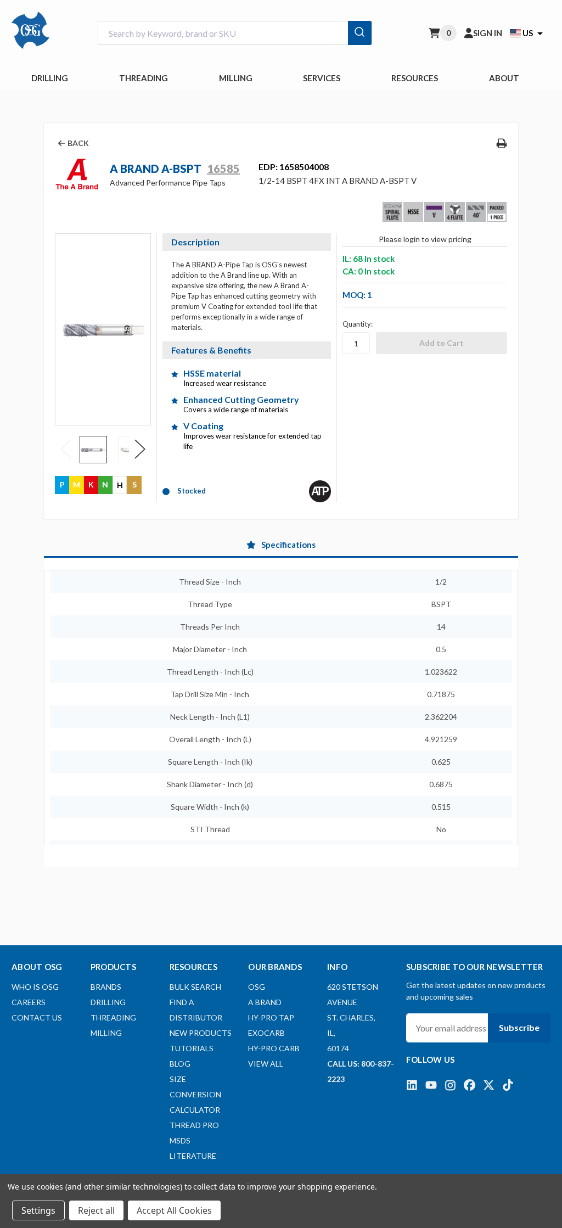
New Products (201, 1033)
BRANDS (106, 986)
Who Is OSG (35, 986)
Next (140, 449)
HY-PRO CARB (274, 1048)
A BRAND (265, 1002)
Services (321, 78)
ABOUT (504, 78)
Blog (180, 1063)
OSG (256, 986)
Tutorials (191, 1048)
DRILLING (49, 78)
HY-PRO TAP (271, 1017)
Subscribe (519, 1027)
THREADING (143, 78)
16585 (223, 168)
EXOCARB (266, 1033)
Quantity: (357, 323)
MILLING (235, 78)
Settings (38, 1210)
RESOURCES (414, 78)
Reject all (96, 1210)
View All (265, 1063)
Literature (193, 1155)
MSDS (180, 1140)
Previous (66, 449)
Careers (29, 1002)
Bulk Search (195, 986)
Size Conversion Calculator (195, 1094)
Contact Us (37, 1017)
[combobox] (235, 33)
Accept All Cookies (174, 1210)
